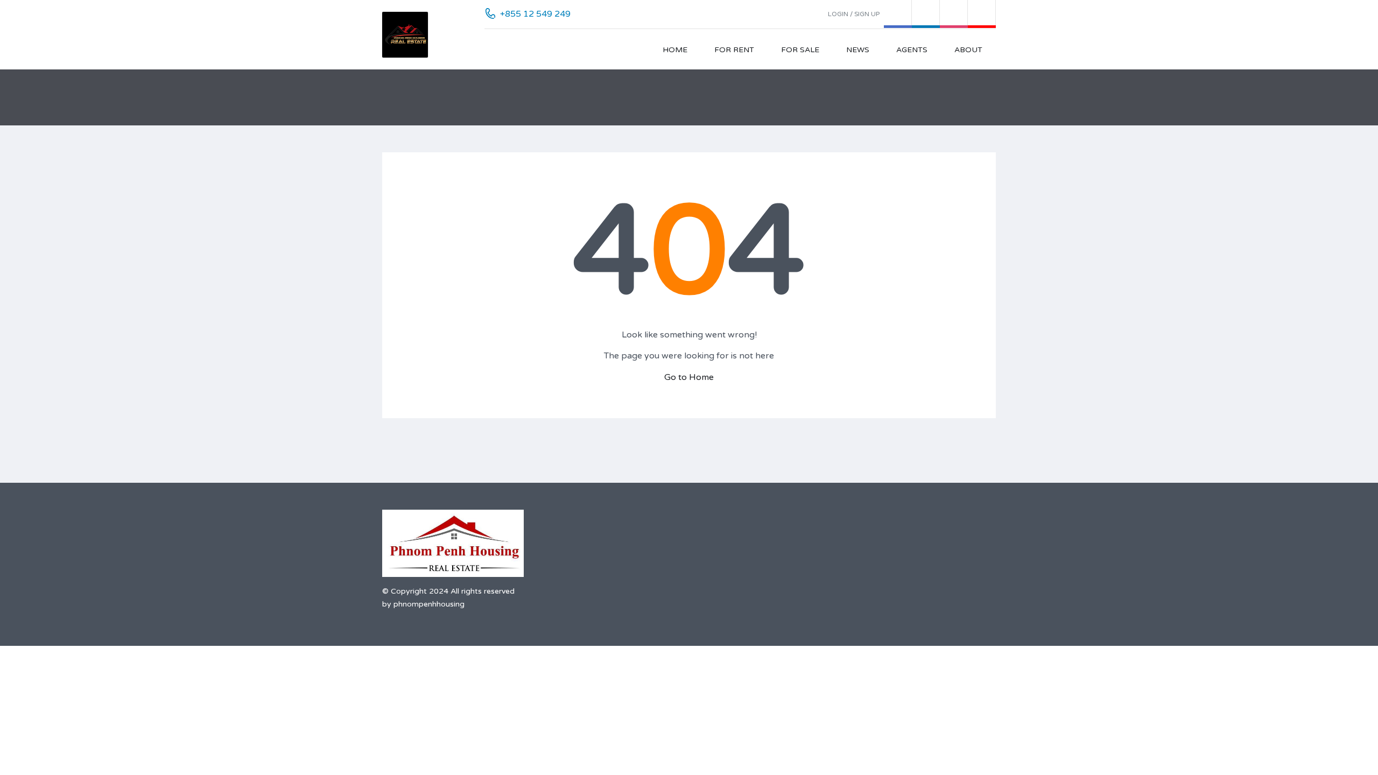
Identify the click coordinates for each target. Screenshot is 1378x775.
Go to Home (689, 377)
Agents (911, 49)
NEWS (857, 49)
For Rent (734, 49)
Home (675, 49)
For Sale (800, 49)
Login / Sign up (854, 14)
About (968, 49)
